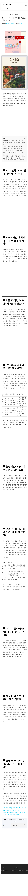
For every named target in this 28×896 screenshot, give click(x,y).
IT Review (7, 5)
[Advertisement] (14, 122)
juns (20, 23)
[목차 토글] (23, 138)
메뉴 (25, 5)
